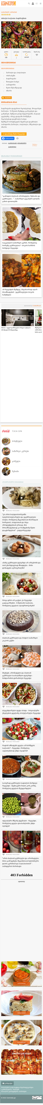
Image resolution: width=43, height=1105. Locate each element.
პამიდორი (12, 147)
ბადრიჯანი (12, 143)
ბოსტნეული (21, 143)
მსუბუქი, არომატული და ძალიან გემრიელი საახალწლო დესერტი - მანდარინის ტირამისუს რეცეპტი (17, 675)
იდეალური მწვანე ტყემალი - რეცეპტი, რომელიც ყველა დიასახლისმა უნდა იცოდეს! (19, 823)
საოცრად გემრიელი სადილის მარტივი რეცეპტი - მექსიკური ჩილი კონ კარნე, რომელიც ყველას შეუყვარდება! (19, 786)
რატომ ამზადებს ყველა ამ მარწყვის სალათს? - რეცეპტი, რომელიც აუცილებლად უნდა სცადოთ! (18, 748)
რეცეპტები (22, 984)
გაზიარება (9, 138)
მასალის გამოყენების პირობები (13, 1091)
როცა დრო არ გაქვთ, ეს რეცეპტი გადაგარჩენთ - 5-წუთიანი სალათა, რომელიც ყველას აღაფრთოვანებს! (18, 603)
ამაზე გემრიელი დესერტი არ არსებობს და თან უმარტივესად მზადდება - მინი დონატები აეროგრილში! (21, 565)
